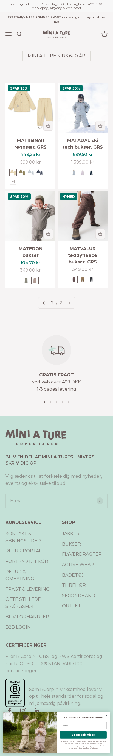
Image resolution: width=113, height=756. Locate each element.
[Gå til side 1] (44, 303)
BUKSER (71, 544)
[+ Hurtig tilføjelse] (48, 126)
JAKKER (71, 533)
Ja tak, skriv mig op (83, 734)
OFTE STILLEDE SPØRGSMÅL (23, 603)
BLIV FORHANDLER (27, 616)
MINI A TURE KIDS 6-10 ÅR (56, 56)
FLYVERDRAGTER (82, 554)
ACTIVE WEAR (78, 564)
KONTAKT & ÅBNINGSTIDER (23, 537)
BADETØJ (73, 575)
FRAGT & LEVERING (27, 589)
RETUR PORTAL (23, 551)
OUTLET (71, 605)
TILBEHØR (74, 585)
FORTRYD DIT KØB (26, 561)
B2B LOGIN (18, 627)
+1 (13, 181)
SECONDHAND (78, 595)
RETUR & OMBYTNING (19, 575)
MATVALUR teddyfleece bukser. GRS (82, 255)
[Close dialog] (106, 715)
